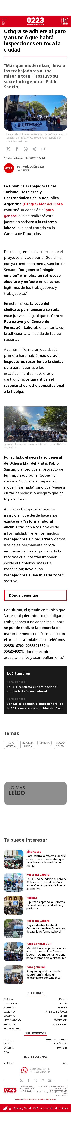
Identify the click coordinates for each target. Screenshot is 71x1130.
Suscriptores (60, 1024)
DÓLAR (7, 1043)
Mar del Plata (11, 1003)
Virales (63, 1015)
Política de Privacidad (61, 1096)
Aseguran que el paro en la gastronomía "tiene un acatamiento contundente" (44, 974)
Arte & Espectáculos (56, 1011)
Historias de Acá (12, 1020)
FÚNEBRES (62, 1048)
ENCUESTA (8, 1048)
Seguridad (9, 1007)
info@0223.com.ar (26, 1086)
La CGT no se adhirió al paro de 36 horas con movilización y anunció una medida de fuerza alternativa (46, 884)
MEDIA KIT (8, 1063)
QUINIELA (8, 1039)
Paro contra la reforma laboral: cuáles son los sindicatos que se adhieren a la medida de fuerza (46, 860)
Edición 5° (9, 1011)
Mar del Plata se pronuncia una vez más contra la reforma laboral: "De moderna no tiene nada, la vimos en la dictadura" (46, 953)
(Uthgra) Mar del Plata (42, 204)
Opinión (62, 1003)
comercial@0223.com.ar (27, 1090)
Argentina (9, 1024)
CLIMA (6, 1052)
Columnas (9, 1015)
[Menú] (4, 19)
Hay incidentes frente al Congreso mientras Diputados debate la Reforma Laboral (45, 928)
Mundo (63, 999)
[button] (26, 149)
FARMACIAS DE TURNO (56, 1039)
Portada (8, 999)
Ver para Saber (12, 1028)
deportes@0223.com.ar (27, 1088)
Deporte (62, 1007)
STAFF (65, 1063)
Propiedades (60, 1020)
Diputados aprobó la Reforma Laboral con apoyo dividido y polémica (45, 905)
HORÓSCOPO (60, 1043)
